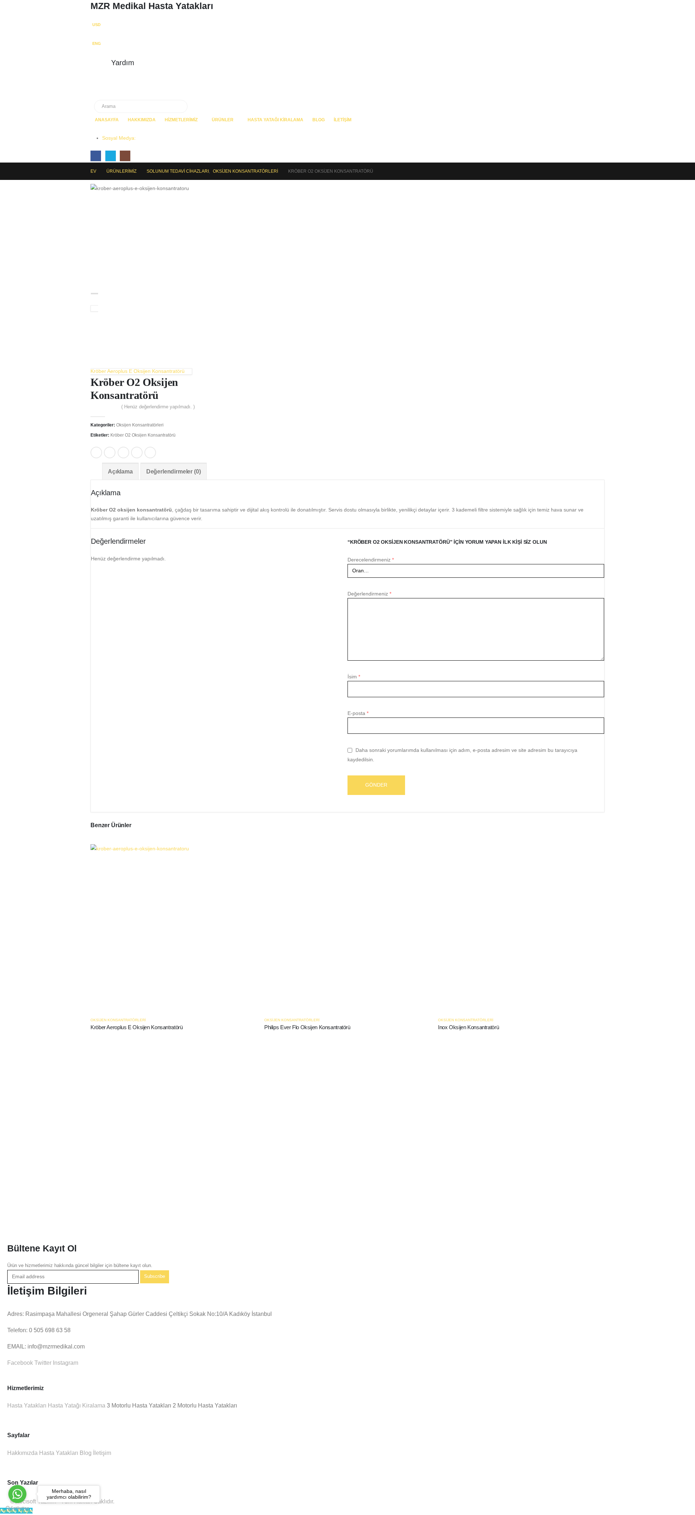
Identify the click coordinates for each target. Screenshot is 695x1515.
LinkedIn (123, 452)
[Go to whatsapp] (17, 1494)
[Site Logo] (123, 88)
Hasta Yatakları (26, 1405)
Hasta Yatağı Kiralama (275, 119)
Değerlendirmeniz (369, 594)
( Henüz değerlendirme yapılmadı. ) (158, 406)
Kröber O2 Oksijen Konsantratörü (143, 435)
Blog (318, 119)
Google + (137, 452)
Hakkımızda (142, 119)
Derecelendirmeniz (371, 560)
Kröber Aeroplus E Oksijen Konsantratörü (136, 1027)
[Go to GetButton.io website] (17, 1508)
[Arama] (177, 106)
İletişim (342, 119)
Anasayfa (107, 119)
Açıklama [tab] (120, 471)
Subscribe (154, 1276)
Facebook (96, 452)
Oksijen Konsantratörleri (140, 425)
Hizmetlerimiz (181, 119)
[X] (110, 156)
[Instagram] (125, 156)
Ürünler (222, 119)
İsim (354, 676)
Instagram (64, 1363)
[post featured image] (173, 927)
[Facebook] (95, 156)
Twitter (109, 452)
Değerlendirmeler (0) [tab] (173, 471)
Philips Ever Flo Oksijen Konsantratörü (307, 1027)
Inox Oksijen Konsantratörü (468, 1027)
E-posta (150, 452)
